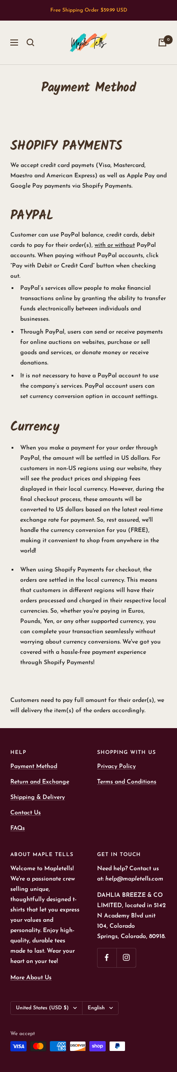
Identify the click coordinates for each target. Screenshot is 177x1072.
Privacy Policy (116, 766)
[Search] (30, 42)
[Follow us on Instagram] (126, 957)
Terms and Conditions (126, 782)
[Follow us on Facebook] (106, 957)
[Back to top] (153, 1015)
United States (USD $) (42, 1008)
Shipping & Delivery (37, 797)
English (96, 1008)
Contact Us (25, 813)
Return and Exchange (39, 782)
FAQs (17, 828)
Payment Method (33, 766)
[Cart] (162, 42)
